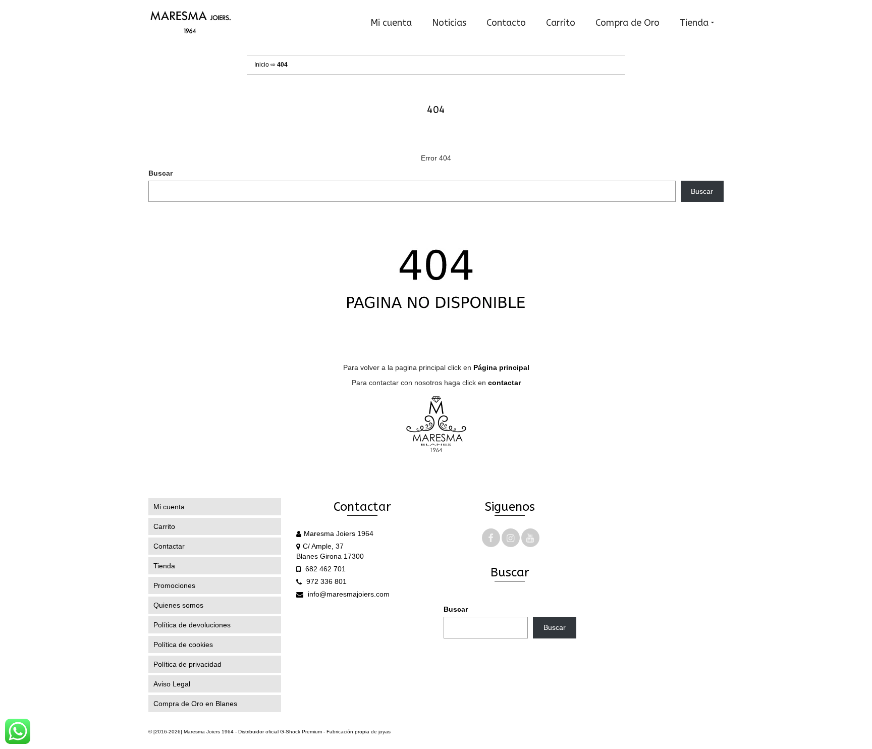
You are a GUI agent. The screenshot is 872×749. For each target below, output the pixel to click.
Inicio (261, 64)
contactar (504, 383)
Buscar (160, 173)
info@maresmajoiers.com (348, 594)
